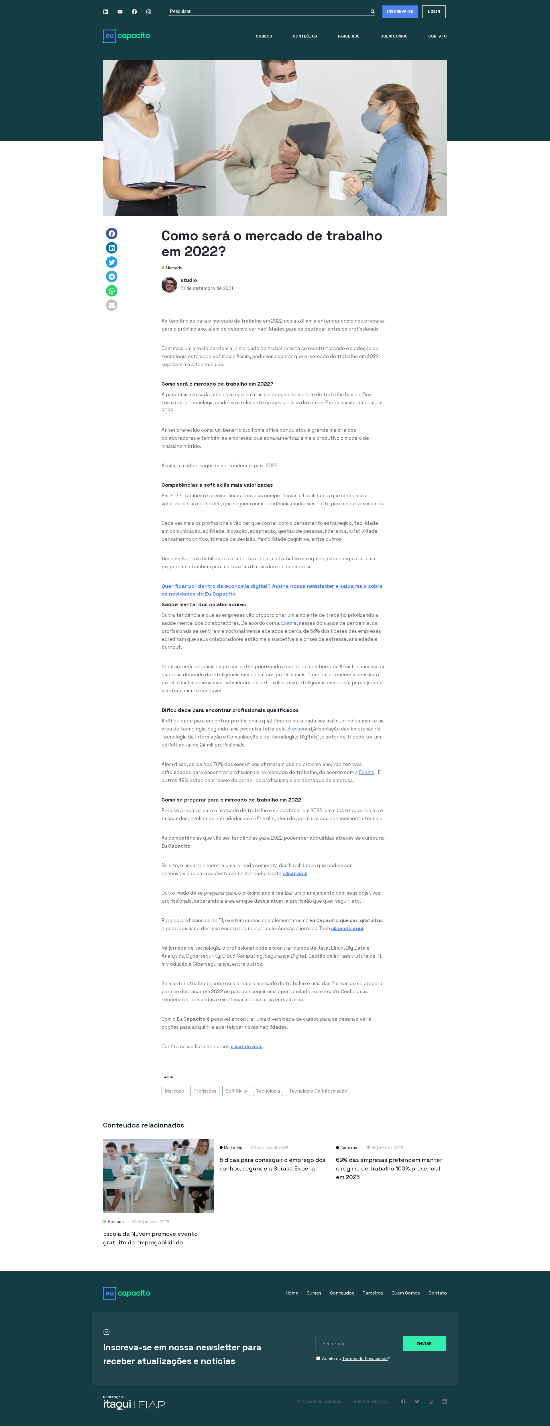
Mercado (174, 268)
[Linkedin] (105, 11)
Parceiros (349, 36)
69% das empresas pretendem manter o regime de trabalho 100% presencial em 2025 (389, 1168)
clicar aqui (295, 873)
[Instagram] (148, 11)
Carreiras (348, 1147)
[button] (111, 233)
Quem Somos (394, 36)
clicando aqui (347, 928)
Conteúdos (305, 36)
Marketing (233, 1147)
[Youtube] (120, 11)
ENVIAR (424, 1343)
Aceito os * (356, 1358)
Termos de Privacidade (365, 1358)
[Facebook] (134, 11)
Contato (437, 36)
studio (188, 280)
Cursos (264, 36)
